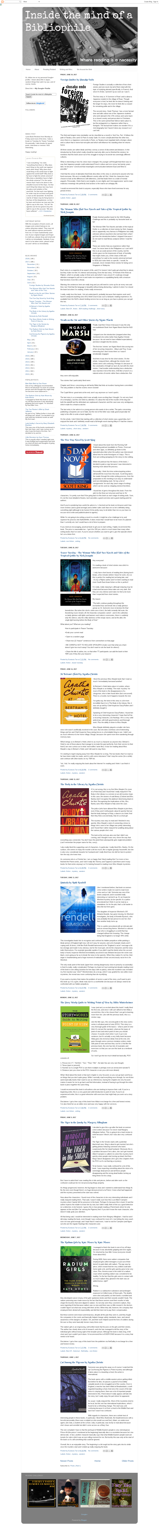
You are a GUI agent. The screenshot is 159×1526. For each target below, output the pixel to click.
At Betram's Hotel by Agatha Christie (79, 674)
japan (74, 198)
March (29, 346)
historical (76, 1351)
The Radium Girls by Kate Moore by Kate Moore (85, 1242)
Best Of (69, 309)
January (30, 352)
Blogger (84, 1520)
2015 (27, 359)
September (31, 273)
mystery (69, 428)
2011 (27, 371)
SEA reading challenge (87, 309)
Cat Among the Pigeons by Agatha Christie (81, 1362)
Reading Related (49, 69)
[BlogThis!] (105, 195)
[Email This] (103, 195)
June (29, 283)
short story (101, 309)
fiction (68, 198)
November (31, 267)
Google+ (84, 1514)
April (29, 343)
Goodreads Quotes (49, 215)
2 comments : (93, 194)
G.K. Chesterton (46, 211)
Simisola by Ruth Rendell (73, 882)
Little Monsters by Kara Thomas (37, 437)
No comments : (94, 538)
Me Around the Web (84, 69)
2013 (27, 365)
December (31, 264)
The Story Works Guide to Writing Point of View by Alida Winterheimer (96, 1002)
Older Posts (128, 1461)
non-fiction (70, 541)
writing (77, 541)
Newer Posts (66, 1461)
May (29, 340)
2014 (27, 362)
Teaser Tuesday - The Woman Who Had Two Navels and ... (40, 302)
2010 (27, 374)
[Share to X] (108, 195)
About (37, 69)
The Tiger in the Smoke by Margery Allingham (83, 1122)
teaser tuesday (77, 663)
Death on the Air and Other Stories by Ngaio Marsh (86, 320)
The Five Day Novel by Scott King (77, 439)
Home (28, 69)
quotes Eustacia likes (34, 158)
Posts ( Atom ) (75, 1466)
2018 (27, 259)
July (29, 280)
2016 (27, 356)
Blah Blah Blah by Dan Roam (36, 383)
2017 (27, 262)
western (85, 428)
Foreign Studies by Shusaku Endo (77, 79)
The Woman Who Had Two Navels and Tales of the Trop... (42, 289)
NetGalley (85, 1351)
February (30, 349)
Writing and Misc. (66, 69)
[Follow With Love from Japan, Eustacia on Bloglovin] (35, 104)
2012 (27, 368)
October (30, 270)
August (30, 277)
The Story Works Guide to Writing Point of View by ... (41, 320)
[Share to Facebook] (111, 195)
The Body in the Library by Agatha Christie (82, 784)
